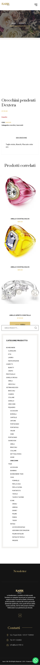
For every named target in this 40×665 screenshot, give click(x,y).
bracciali (11, 391)
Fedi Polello (10, 374)
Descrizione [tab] (21, 138)
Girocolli (11, 384)
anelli (10, 381)
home (12, 457)
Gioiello (11, 401)
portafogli (14, 427)
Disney (14, 510)
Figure (14, 514)
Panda (14, 517)
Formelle (15, 480)
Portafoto (16, 490)
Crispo (10, 371)
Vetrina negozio (12, 387)
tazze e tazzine (18, 497)
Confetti (9, 364)
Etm (9, 354)
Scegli (22, 324)
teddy (14, 520)
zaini (12, 434)
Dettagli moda (15, 454)
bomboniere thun (16, 474)
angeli (14, 504)
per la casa (16, 484)
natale (12, 524)
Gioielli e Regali (11, 377)
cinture (13, 421)
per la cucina (17, 487)
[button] (35, 660)
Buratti (11, 367)
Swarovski (19, 125)
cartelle (13, 417)
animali (15, 507)
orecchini (12, 125)
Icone (12, 500)
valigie (12, 430)
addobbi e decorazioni (20, 530)
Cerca (35, 327)
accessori (14, 411)
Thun (10, 464)
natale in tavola (18, 537)
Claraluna (12, 351)
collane (11, 397)
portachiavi (14, 424)
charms (11, 394)
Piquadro (11, 407)
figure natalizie (18, 534)
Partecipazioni (13, 361)
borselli (13, 414)
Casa (12, 477)
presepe (15, 540)
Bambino (13, 470)
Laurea (10, 357)
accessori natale (18, 527)
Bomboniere (10, 347)
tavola (15, 494)
